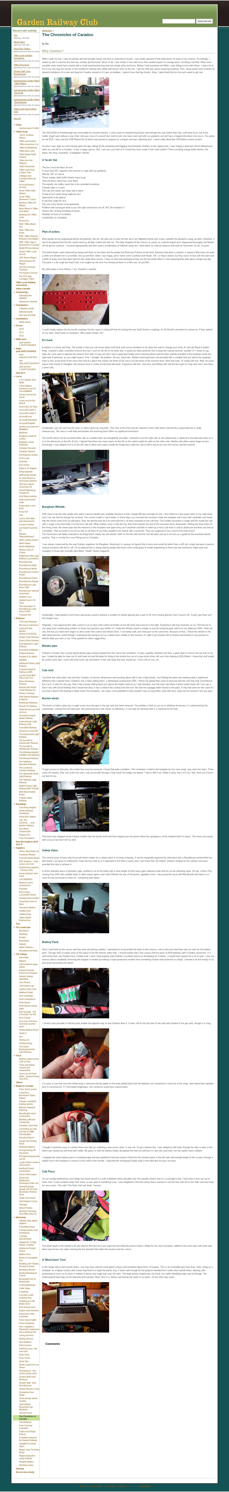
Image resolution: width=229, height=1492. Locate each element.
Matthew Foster (26, 992)
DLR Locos (24, 458)
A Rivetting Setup (27, 1227)
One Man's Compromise (25, 830)
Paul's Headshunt (27, 999)
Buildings (23, 934)
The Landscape (23, 927)
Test (15, 35)
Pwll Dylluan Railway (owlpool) (28, 698)
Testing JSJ (24, 1040)
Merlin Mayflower (27, 546)
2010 (21, 329)
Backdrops (24, 931)
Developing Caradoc (28, 455)
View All (17, 118)
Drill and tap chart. (27, 1307)
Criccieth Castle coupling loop (26, 1296)
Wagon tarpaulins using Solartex (27, 1457)
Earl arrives (24, 465)
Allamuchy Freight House (27, 1249)
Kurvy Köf (23, 512)
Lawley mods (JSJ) (27, 989)
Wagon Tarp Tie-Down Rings (29, 1451)
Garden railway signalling (26, 977)
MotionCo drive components (26, 884)
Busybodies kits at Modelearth (27, 1280)
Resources (24, 221)
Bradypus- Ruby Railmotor (26, 443)
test (20, 1036)
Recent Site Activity (94, 1486)
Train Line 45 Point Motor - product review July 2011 (29, 1076)
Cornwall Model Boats (29, 858)
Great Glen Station (22, 49)
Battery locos (25, 1254)
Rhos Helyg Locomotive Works (27, 893)
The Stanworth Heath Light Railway (28, 775)
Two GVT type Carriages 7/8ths (26, 277)
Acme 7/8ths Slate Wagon (27, 192)
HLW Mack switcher (28, 496)
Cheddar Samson (27, 451)
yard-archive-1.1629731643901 (27, 343)
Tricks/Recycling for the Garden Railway (28, 1438)
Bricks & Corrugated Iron (28, 1259)
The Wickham (25, 1422)
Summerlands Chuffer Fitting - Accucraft (27, 91)
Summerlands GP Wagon (27, 262)
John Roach (24, 982)
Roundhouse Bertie (28, 568)
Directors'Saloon (26, 1137)
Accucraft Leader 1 (27, 410)
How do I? (20, 373)
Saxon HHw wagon (28, 1174)
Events (19, 325)
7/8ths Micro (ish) (27, 151)
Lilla (21, 515)
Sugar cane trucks (27, 1198)
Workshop (21, 1217)
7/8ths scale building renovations (23, 56)
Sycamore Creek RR (28, 731)
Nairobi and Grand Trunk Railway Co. (27, 688)
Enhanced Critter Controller (27, 1315)
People (22, 937)
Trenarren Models (27, 907)
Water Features (26, 947)
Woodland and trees (28, 951)
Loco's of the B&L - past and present (27, 519)
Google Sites (145, 1486)
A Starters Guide (26, 308)
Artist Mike (23, 957)
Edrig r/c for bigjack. (28, 468)
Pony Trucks (24, 1358)
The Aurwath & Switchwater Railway (28, 741)
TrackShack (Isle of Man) (27, 902)
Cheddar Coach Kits (28, 1125)
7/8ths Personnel (21, 65)
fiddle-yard (21, 339)
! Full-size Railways (28, 622)
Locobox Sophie (26, 524)
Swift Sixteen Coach (28, 1201)
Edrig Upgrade (26, 471)
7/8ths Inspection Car (28, 144)
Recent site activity (25, 1472)
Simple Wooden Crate (29, 1389)
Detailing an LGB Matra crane (27, 1302)
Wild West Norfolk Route (27, 793)
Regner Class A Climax (26, 551)
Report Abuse (110, 1486)
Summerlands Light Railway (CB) (28, 722)
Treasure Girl (25, 615)
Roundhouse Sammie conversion (29, 592)
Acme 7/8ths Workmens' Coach (27, 198)
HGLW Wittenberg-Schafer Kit (27, 491)
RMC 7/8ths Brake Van (27, 225)
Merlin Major (19, 42)
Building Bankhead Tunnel (28, 1274)
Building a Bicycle (27, 1270)
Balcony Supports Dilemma (27, 1108)
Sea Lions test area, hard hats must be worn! (28, 1024)
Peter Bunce (24, 1002)
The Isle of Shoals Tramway (27, 268)
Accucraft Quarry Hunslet (26, 185)
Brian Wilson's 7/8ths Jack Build (28, 209)
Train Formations (27, 838)
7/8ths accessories (27, 141)
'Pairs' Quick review (28, 1089)
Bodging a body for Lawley (27, 437)
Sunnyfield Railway (28, 727)
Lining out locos (26, 1335)
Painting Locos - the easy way (28, 1350)
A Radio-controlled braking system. (27, 1102)
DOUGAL (23, 461)
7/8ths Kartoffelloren (28, 148)
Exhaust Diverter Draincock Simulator (28, 971)
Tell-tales (23, 1204)
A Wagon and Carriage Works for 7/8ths (27, 178)
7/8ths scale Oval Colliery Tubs (25, 110)
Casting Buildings (27, 1285)
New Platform (25, 1342)
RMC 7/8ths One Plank (26, 231)
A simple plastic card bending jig (28, 1231)
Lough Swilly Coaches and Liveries (29, 1163)
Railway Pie (24, 835)
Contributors (22, 319)
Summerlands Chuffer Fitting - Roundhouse (27, 101)
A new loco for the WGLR (27, 402)
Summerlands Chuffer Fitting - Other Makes (27, 82)
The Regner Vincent (28, 273)
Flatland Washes (26, 653)
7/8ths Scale (22, 132)
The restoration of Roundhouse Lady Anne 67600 (27, 609)
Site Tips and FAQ (27, 315)
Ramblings (21, 804)
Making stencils (26, 1339)
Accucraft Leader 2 (27, 413)
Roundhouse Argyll (28, 565)
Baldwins (23, 433)
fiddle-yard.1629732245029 (26, 349)
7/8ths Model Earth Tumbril (27, 155)
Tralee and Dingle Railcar (27, 1432)
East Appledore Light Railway (28, 645)
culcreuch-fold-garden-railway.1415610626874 (29, 631)
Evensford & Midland (28, 650)
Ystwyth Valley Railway (25, 799)
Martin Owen (25, 322)
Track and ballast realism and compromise (27, 1068)
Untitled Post (25, 911)
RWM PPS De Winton (29, 248)
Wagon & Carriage (24, 1086)
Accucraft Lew (25, 416)
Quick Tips (24, 1361)
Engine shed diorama (29, 1310)
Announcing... (22, 292)
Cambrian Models (27, 855)
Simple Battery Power (29, 1030)
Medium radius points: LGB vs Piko (29, 1060)
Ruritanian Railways (28, 703)
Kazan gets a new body (27, 507)
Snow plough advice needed (28, 1399)
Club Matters (22, 305)
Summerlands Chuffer (29, 128)
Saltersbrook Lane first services (29, 710)
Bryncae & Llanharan (28, 625)
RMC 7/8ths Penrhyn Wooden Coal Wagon (29, 237)
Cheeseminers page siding (28, 965)
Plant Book (24, 941)
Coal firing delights (27, 807)
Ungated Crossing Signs (27, 1445)
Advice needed (23, 289)
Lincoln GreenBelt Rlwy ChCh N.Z (27, 676)
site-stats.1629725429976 (29, 362)
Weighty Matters (26, 1462)
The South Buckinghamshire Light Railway (27, 1049)
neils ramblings (26, 996)
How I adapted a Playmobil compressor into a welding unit (29, 1329)
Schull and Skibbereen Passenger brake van (29, 1180)
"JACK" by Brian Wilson (26, 136)
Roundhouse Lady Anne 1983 (27, 586)
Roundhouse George (28, 581)
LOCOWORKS (25, 879)
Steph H (22, 1033)
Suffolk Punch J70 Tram (27, 601)
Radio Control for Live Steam (29, 1366)
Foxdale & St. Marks (28, 656)
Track (18, 1055)
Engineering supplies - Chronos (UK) (29, 868)
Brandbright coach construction (27, 1114)
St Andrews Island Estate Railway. (27, 716)
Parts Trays (24, 1355)
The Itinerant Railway (28, 758)
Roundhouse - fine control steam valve (28, 1372)
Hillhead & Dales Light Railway (29, 664)
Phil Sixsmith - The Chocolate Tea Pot (27, 1013)
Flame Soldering (26, 1323)
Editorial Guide (26, 312)
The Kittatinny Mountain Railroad (27, 763)
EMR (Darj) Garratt (27, 475)
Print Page (122, 1486)
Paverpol (23, 889)
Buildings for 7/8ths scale (28, 216)
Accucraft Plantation (28, 420)
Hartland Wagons (27, 1147)
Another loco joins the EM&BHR (29, 428)
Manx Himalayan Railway (27, 682)
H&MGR (23, 660)
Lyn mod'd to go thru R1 (28, 529)
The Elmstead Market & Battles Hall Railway (29, 753)
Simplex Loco (25, 597)
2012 (21, 336)
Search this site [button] (204, 21)
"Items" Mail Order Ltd (29, 851)
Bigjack (22, 961)
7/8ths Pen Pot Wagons (25, 161)
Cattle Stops (24, 1288)
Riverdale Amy (25, 562)
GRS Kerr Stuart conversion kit (26, 485)
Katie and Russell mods (27, 501)
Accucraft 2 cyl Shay (28, 407)
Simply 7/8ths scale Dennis (28, 252)
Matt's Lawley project (28, 540)
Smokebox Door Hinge (26, 1393)
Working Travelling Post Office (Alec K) (28, 1212)
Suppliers (20, 848)
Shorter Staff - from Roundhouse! (22, 72)
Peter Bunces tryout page (28, 1007)
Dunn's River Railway (29, 640)
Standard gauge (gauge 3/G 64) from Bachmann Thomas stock (28, 1190)
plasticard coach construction (26, 1169)
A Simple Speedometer (25, 1237)
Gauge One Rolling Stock (28, 1142)
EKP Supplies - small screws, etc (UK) (28, 862)
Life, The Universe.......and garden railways (26, 823)
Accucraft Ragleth (27, 423)
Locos (19, 376)
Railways (20, 618)
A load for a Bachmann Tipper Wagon (27, 1095)
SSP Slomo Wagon (28, 257)
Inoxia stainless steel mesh (28, 874)
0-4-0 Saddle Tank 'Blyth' (27, 381)
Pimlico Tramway (27, 693)
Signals (22, 944)
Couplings (23, 1292)
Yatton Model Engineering (25, 918)
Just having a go (26, 986)
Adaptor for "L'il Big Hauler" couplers (27, 1243)
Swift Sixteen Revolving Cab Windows (26, 1407)
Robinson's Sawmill (28, 301)
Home (19, 125)
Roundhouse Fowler (28, 578)
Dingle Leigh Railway (29, 637)
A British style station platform (28, 1222)
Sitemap (20, 1468)
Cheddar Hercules (27, 448)
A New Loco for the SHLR (27, 395)
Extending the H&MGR (25, 296)
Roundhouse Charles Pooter (29, 573)
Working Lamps (26, 1465)
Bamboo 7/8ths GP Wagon (27, 204)
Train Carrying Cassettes (25, 1426)
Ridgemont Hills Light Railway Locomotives (29, 557)
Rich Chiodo (25, 1018)
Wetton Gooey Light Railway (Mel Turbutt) (29, 787)
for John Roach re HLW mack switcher (28, 479)
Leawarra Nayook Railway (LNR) (27, 670)
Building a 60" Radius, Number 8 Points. (29, 1265)
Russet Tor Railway (28, 706)
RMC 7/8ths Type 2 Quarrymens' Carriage (29, 243)
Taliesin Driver (25, 1413)
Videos (19, 1082)
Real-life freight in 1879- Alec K (27, 843)
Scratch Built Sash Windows (27, 1378)
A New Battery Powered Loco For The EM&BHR (27, 388)
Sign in (81, 1486)
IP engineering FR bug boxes (27, 1151)
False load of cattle (27, 1320)
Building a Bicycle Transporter (27, 1120)
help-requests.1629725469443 (29, 356)
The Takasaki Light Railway (27, 781)
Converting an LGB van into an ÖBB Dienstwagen (28, 1131)
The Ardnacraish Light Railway (29, 735)
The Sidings (21, 954)
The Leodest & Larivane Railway (27, 769)
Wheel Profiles (25, 1208)
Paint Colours (25, 1345)
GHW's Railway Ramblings (26, 812)
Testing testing (25, 1043)
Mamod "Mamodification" (26, 535)
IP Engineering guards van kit (29, 1157)
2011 (21, 332)
